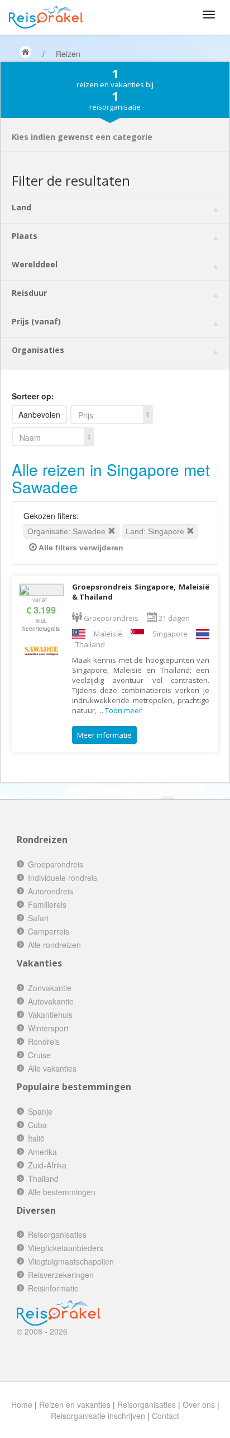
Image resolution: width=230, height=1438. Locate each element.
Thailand (43, 1178)
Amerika (42, 1151)
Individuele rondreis (62, 877)
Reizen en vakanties (75, 1404)
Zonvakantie (49, 987)
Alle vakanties (52, 1068)
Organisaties (38, 350)
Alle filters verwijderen (80, 547)
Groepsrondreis (55, 864)
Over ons (199, 1404)
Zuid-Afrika (47, 1165)
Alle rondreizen (54, 944)
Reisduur (29, 292)
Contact (165, 1415)
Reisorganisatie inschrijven (98, 1415)
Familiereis (47, 904)
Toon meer (123, 710)
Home (21, 1404)
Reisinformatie (53, 1288)
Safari (38, 917)
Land (21, 207)
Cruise (39, 1054)
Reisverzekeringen (61, 1274)
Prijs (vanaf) (36, 321)
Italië (36, 1138)
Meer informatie (104, 735)
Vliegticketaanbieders (65, 1247)
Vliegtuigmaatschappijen (71, 1261)
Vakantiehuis (50, 1014)
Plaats (24, 235)
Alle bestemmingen (61, 1191)
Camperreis (48, 931)
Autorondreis (50, 891)
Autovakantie (51, 1001)
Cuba (37, 1124)
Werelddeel (35, 264)
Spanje (40, 1111)
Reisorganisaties (57, 1234)
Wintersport (48, 1028)
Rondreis (44, 1041)
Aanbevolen (39, 414)
